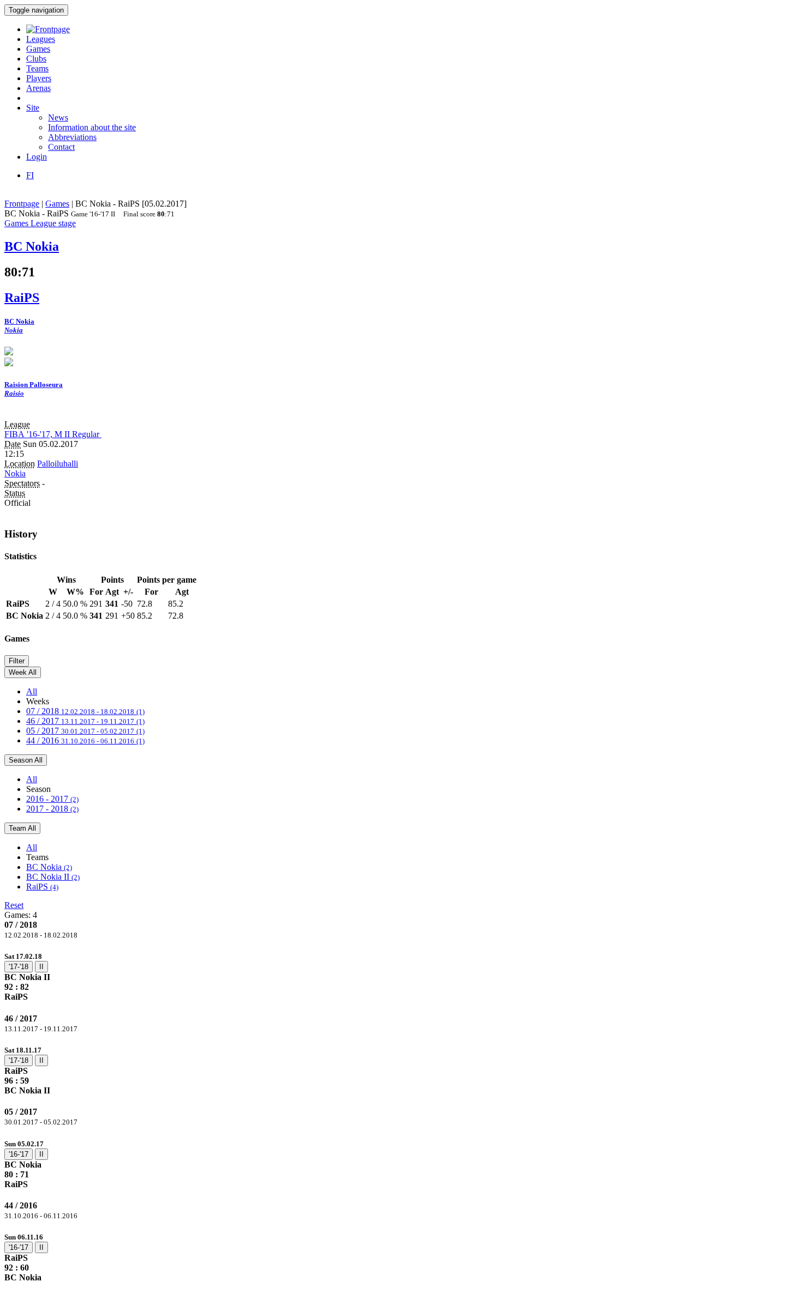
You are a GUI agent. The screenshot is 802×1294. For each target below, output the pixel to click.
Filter (17, 661)
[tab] (401, 976)
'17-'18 (18, 967)
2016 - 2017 (52, 798)
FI (30, 175)
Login (36, 156)
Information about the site (92, 127)
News (58, 117)
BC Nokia (49, 867)
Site (32, 107)
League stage (53, 223)
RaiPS (42, 886)
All (31, 691)
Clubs (36, 58)
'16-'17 (18, 1154)
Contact (61, 147)
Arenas (38, 88)
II (41, 967)
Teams (37, 68)
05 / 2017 (85, 730)
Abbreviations (72, 137)
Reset (13, 905)
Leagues (40, 39)
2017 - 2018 (52, 808)
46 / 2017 (85, 720)
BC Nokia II (53, 876)
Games (38, 48)
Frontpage (21, 203)
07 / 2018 (85, 711)
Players (38, 78)
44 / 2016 (85, 740)
